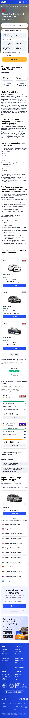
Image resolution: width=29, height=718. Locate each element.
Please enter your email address (12, 601)
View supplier (14, 417)
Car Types (4, 651)
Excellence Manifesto (20, 653)
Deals (3, 656)
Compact (5, 260)
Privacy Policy (14, 611)
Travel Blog (18, 651)
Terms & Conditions (7, 676)
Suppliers (4, 653)
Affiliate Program (19, 660)
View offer (14, 285)
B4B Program (18, 662)
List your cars (5, 658)
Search (16, 59)
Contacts (17, 676)
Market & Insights (19, 667)
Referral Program (19, 658)
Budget (6, 158)
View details (14, 513)
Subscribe (15, 606)
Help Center (18, 674)
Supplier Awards (6, 660)
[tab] (5, 487)
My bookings (18, 679)
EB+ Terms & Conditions (5, 679)
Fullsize (5, 323)
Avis (5, 155)
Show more (14, 354)
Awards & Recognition (20, 656)
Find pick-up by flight (16, 30)
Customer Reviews (20, 665)
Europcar (6, 157)
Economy (5, 292)
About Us (17, 649)
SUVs (5, 172)
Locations (4, 649)
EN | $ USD (6, 699)
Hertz (5, 153)
